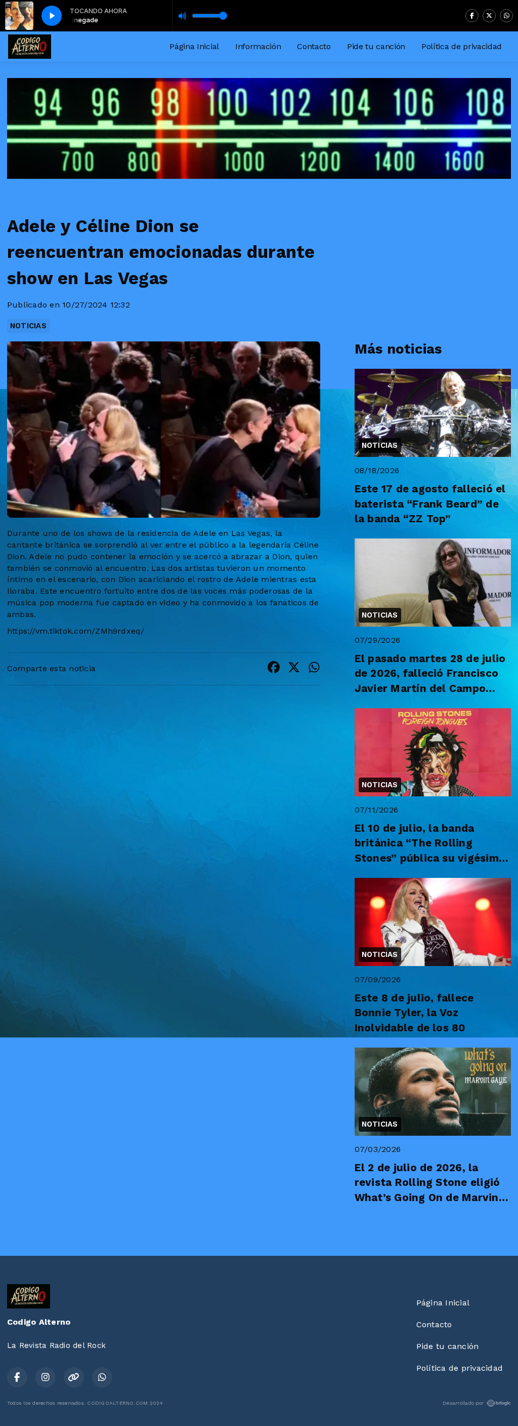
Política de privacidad (461, 46)
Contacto (313, 46)
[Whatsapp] (506, 15)
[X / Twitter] (489, 15)
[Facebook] (472, 15)
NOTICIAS (28, 325)
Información (258, 46)
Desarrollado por (463, 1403)
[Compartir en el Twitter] (294, 669)
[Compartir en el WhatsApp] (314, 669)
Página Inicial (194, 46)
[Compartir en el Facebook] (274, 669)
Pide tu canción (376, 46)
